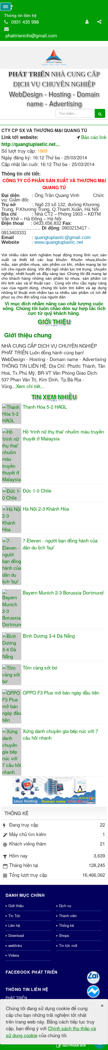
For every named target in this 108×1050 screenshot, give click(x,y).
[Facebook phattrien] (93, 991)
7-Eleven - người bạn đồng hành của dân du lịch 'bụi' (60, 543)
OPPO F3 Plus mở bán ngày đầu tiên (61, 692)
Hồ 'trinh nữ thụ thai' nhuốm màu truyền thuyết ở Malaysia (63, 435)
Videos (13, 955)
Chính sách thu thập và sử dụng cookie (51, 1031)
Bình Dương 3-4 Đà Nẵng (49, 635)
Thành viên (68, 915)
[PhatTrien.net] (54, 56)
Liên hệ (14, 925)
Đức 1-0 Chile (37, 490)
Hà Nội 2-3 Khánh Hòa (46, 508)
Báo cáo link (94, 136)
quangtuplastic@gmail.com (63, 237)
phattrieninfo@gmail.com (31, 35)
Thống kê (66, 925)
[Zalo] (93, 977)
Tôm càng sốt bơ (40, 667)
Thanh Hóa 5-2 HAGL (45, 406)
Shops (64, 935)
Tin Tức (14, 915)
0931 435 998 (25, 21)
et (58, 242)
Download (16, 935)
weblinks (15, 945)
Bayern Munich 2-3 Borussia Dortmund (63, 592)
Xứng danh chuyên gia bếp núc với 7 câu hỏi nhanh (60, 734)
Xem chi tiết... (30, 386)
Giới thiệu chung (28, 334)
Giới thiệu (16, 905)
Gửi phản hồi (74, 1045)
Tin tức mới (68, 945)
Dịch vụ (65, 905)
